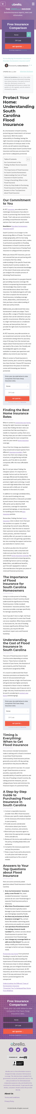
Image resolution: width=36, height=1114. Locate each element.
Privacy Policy (9, 1101)
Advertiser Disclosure (26, 71)
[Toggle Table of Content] (27, 159)
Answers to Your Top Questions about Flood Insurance (14, 191)
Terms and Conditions (12, 1097)
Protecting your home (10, 954)
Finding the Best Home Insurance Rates (15, 166)
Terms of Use (24, 50)
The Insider (18, 9)
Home (5, 58)
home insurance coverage (20, 556)
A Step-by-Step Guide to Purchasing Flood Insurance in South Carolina (16, 186)
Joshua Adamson (22, 66)
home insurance (23, 440)
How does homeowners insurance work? (16, 61)
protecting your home (22, 423)
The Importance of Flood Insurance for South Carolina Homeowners (16, 171)
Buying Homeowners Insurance (19, 58)
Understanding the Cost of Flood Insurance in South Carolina (15, 176)
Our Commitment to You (12, 162)
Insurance (11, 209)
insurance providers (15, 452)
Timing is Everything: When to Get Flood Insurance (16, 181)
